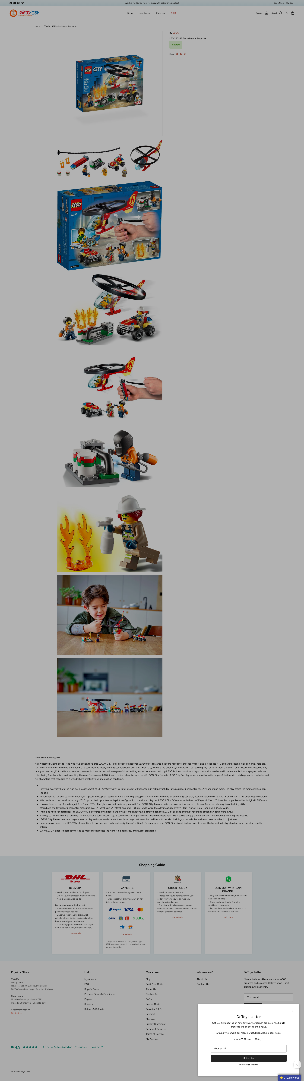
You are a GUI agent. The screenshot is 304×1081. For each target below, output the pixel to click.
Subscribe (248, 1058)
